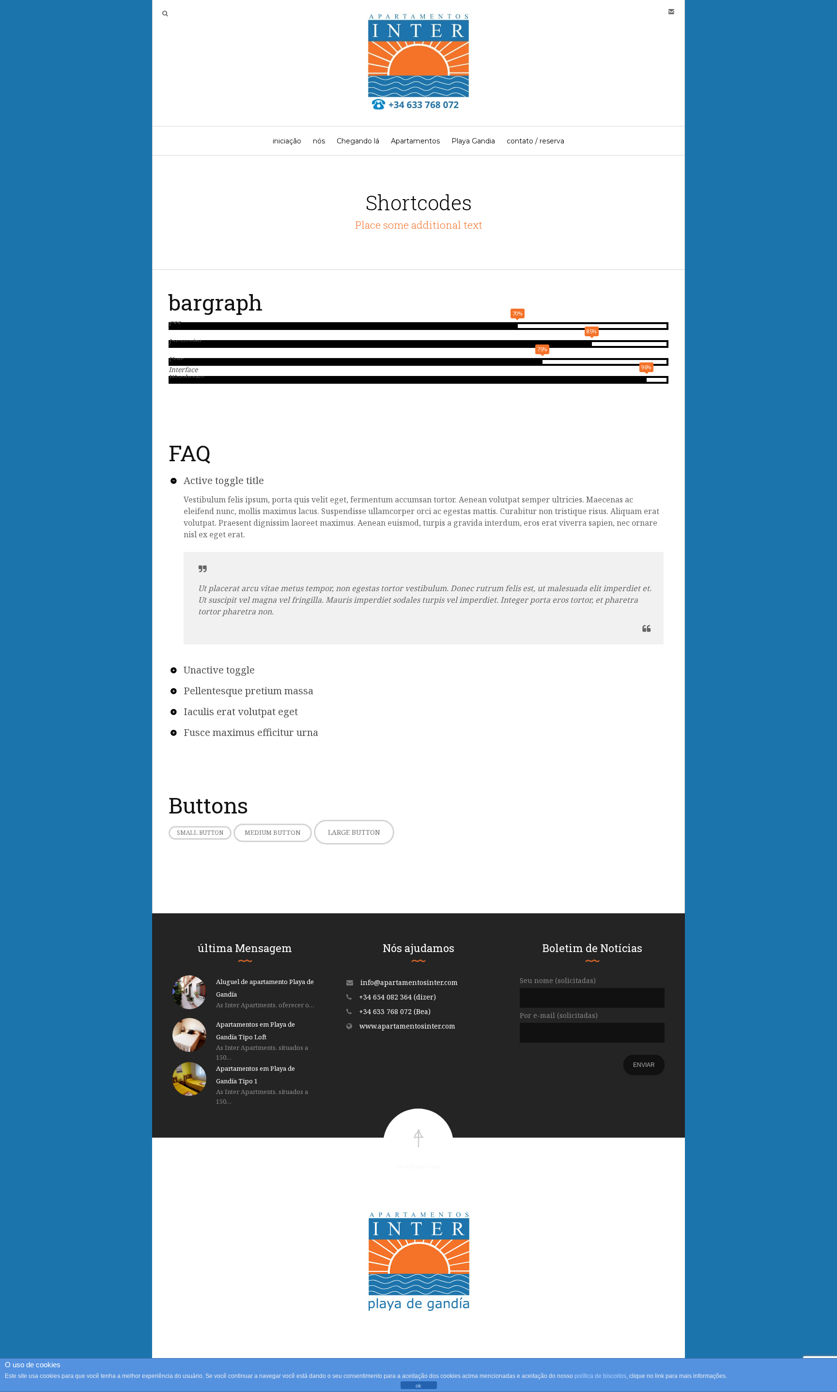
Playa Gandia (473, 141)
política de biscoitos (600, 1376)
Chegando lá (358, 141)
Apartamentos (415, 141)
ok (418, 1386)
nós (319, 141)
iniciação (287, 141)
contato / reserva (535, 141)
